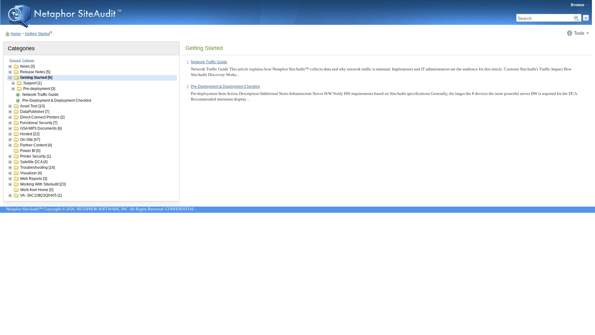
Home (16, 34)
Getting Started (37, 34)
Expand (15, 60)
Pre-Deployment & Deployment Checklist (56, 100)
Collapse (28, 60)
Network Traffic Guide (40, 94)
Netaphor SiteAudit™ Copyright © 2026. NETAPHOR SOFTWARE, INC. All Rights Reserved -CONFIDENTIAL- (101, 209)
